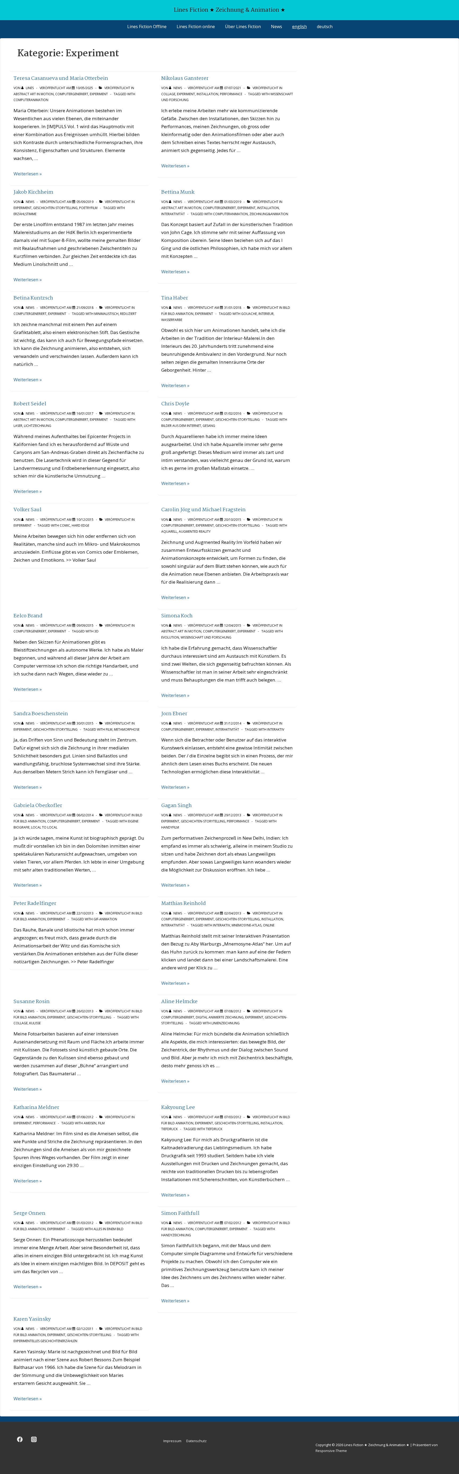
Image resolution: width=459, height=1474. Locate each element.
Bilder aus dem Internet (181, 425)
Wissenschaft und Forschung (206, 637)
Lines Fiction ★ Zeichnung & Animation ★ (229, 10)
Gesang (209, 425)
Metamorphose (126, 729)
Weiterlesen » (28, 174)
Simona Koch (177, 616)
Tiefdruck (169, 1129)
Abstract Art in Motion (34, 94)
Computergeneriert (71, 94)
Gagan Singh (176, 805)
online (268, 925)
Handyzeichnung (176, 1235)
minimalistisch (106, 313)
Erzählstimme (25, 214)
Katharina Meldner (36, 1107)
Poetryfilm (88, 208)
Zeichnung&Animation (268, 214)
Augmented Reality (195, 531)
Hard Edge (80, 525)
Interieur (266, 313)
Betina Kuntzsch (33, 298)
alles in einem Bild (109, 1229)
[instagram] (34, 1439)
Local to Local (44, 827)
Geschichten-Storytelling (55, 208)
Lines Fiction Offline (147, 26)
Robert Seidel (30, 404)
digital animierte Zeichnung (220, 1017)
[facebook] (20, 1439)
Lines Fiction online (196, 26)
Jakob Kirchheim (33, 192)
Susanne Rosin (32, 1002)
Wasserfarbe (171, 320)
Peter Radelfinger (35, 903)
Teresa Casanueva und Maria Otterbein (61, 78)
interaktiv (275, 729)
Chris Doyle (175, 404)
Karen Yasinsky (32, 1319)
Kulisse (35, 1023)
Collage (168, 94)
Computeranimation (31, 100)
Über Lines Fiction (243, 26)
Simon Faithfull (180, 1213)
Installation (207, 94)
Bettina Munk (177, 192)
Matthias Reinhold (183, 903)
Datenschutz (196, 1440)
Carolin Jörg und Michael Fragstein (203, 510)
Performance (231, 94)
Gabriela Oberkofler (38, 805)
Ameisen (90, 1123)
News (276, 26)
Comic (65, 525)
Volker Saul (27, 510)
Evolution (170, 637)
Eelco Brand (28, 616)
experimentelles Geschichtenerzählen (45, 1341)
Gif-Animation (105, 919)
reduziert (128, 313)
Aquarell (169, 531)
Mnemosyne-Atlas (246, 925)
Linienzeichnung (225, 1023)
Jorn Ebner (174, 714)
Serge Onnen (29, 1213)
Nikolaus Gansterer (185, 78)
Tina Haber (174, 298)
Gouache (249, 313)
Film (109, 729)
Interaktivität (173, 214)
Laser (18, 425)
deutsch (325, 26)
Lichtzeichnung (37, 425)
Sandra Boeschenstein (41, 714)
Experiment (99, 94)
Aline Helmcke (179, 1002)
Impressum (172, 1440)
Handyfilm (170, 827)
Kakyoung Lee (178, 1107)
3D (96, 631)
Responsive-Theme (331, 1450)
